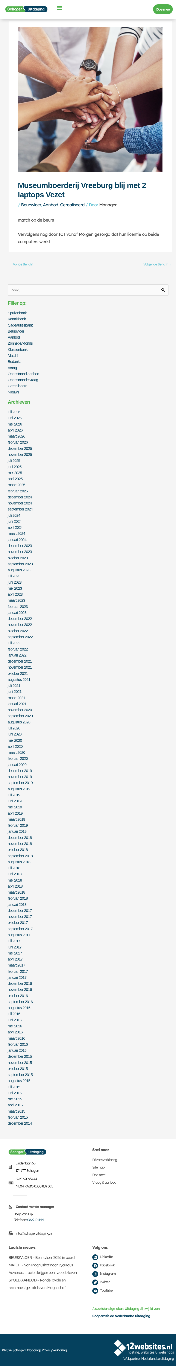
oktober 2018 (18, 849)
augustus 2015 (19, 1080)
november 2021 (20, 667)
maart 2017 (16, 965)
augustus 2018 (19, 862)
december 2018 (20, 837)
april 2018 (15, 886)
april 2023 (15, 594)
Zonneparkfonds (20, 343)
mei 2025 (15, 472)
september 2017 (20, 929)
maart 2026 (16, 436)
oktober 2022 (18, 631)
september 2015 (20, 1074)
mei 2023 (15, 588)
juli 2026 (14, 412)
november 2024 (20, 503)
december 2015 (20, 1056)
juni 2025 (14, 466)
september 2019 (20, 782)
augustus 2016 (19, 1007)
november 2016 (20, 989)
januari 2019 (17, 831)
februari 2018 (18, 898)
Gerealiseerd (72, 204)
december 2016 (20, 983)
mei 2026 (15, 424)
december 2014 (20, 1123)
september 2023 (20, 564)
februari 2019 (18, 825)
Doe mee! (99, 1175)
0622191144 (35, 1220)
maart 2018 (16, 892)
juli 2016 (14, 1013)
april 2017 (15, 959)
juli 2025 (14, 460)
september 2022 (20, 637)
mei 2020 (15, 740)
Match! (13, 355)
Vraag (12, 367)
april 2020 (15, 746)
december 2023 (20, 545)
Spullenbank (17, 313)
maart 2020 (16, 752)
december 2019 (20, 770)
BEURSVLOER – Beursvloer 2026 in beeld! (42, 1257)
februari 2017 (18, 971)
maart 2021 (16, 697)
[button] (59, 7)
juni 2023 (14, 582)
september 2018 (20, 856)
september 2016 (20, 1001)
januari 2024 (17, 539)
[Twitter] (95, 1282)
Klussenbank (17, 349)
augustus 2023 (19, 570)
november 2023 (20, 551)
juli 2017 (14, 941)
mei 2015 (15, 1099)
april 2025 (15, 478)
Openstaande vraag (23, 380)
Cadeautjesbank (20, 325)
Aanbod (50, 204)
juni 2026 (14, 418)
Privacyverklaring (104, 1160)
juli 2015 (14, 1087)
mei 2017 (15, 953)
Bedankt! (14, 361)
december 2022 (20, 618)
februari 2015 (18, 1117)
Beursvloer (31, 204)
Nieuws (13, 392)
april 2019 (15, 813)
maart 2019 (16, 819)
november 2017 (20, 916)
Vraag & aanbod (104, 1182)
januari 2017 (17, 977)
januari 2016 (17, 1050)
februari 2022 (18, 649)
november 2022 (20, 624)
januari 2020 (17, 764)
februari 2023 (18, 606)
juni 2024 (14, 521)
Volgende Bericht (157, 264)
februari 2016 (18, 1044)
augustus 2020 (19, 722)
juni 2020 (14, 734)
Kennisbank (17, 319)
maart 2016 (16, 1038)
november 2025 (20, 454)
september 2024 (20, 509)
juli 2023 (14, 576)
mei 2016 (15, 1026)
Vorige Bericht (21, 264)
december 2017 (20, 910)
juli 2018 (14, 868)
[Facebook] (95, 1266)
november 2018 (20, 843)
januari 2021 (17, 704)
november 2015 (20, 1062)
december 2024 (20, 497)
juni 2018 (14, 874)
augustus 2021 (19, 679)
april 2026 (15, 430)
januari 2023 (17, 612)
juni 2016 (14, 1020)
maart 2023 (16, 600)
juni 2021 (14, 691)
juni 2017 (14, 947)
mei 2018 (15, 880)
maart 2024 (16, 533)
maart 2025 (16, 485)
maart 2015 (16, 1111)
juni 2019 (14, 801)
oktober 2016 (18, 995)
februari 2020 (18, 758)
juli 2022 (14, 643)
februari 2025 (18, 491)
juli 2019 (14, 795)
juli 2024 (14, 515)
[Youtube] (95, 1291)
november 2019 (20, 776)
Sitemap (98, 1167)
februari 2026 (18, 442)
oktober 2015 (18, 1068)
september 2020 (20, 716)
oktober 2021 (18, 673)
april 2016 (15, 1032)
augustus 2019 (19, 789)
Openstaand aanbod (23, 374)
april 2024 (15, 527)
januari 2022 (17, 655)
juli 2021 (14, 685)
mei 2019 (15, 807)
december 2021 (20, 661)
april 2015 (15, 1105)
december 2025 (20, 448)
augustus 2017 (19, 935)
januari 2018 (17, 904)
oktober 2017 (18, 922)
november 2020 (20, 710)
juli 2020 (14, 728)
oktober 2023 (18, 558)
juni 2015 (14, 1093)
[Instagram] (95, 1274)
